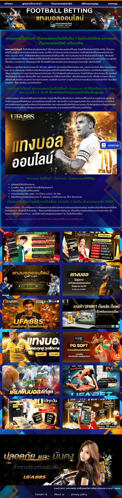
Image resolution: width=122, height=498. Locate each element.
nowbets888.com (60, 219)
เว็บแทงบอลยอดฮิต (61, 4)
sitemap (113, 4)
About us (59, 494)
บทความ (113, 145)
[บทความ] (103, 145)
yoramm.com (11, 219)
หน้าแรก (8, 4)
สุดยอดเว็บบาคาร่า (32, 4)
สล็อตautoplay (90, 4)
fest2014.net (44, 219)
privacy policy (79, 494)
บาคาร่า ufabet (101, 488)
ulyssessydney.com (27, 219)
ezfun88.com (76, 219)
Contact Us (41, 494)
